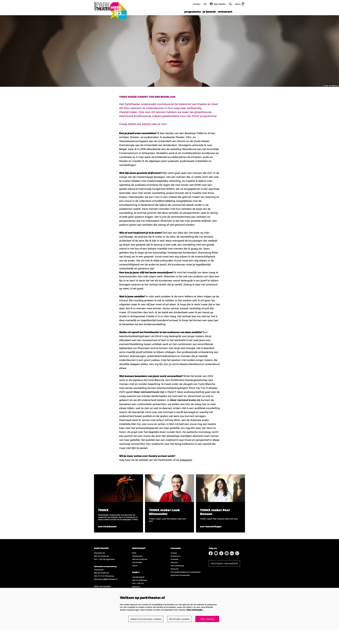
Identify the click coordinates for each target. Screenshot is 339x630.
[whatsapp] (237, 553)
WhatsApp (110, 576)
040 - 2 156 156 (99, 559)
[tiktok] (221, 553)
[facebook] (211, 553)
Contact (196, 4)
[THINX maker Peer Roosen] (220, 488)
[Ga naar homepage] (110, 7)
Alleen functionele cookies (145, 619)
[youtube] (216, 553)
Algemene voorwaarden (180, 575)
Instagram (186, 459)
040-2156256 (137, 562)
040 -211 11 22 (99, 576)
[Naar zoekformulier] (230, 4)
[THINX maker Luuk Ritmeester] (169, 488)
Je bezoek (174, 559)
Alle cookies (207, 619)
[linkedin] (232, 553)
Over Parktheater (177, 566)
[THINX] (118, 488)
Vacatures (174, 569)
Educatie (174, 562)
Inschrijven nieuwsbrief (224, 563)
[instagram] (227, 553)
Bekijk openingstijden (102, 586)
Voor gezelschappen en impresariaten (186, 572)
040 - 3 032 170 (138, 583)
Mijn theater (220, 4)
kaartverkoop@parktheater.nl (106, 579)
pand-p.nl (136, 586)
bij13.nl (135, 566)
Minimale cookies (179, 619)
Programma (175, 556)
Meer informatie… (195, 610)
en (205, 4)
